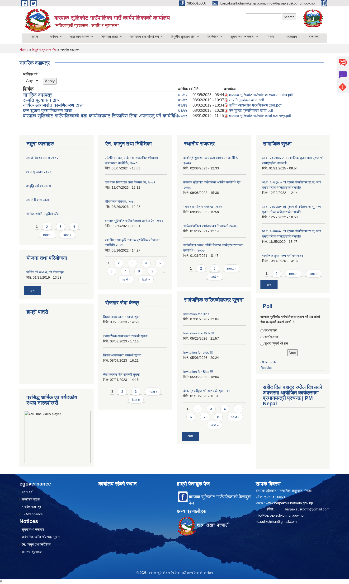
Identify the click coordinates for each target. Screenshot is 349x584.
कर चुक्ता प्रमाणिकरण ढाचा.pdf (251, 110)
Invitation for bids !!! (198, 352)
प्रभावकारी (270, 330)
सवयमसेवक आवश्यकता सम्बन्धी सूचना (125, 336)
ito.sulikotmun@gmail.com (276, 521)
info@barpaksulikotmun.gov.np (279, 515)
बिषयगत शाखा (109, 36)
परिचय (54, 36)
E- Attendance (32, 514)
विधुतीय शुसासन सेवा (183, 36)
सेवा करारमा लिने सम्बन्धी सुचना (121, 374)
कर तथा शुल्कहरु (32, 552)
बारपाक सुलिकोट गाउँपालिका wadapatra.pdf (261, 95)
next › (47, 235)
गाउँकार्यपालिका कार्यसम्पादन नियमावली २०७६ (210, 226)
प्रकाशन (292, 36)
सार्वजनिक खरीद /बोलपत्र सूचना (41, 537)
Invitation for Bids (196, 314)
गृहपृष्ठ (34, 36)
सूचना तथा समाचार (33, 529)
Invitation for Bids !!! (198, 372)
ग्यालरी (270, 36)
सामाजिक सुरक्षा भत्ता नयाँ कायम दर (282, 255)
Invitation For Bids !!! (198, 333)
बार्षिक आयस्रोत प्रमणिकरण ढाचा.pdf (255, 105)
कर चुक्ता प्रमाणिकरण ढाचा (47, 110)
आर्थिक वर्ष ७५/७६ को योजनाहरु (45, 272)
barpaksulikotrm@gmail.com (307, 509)
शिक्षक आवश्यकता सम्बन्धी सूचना (122, 317)
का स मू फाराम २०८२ (38, 172)
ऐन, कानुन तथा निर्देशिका (36, 544)
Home (23, 49)
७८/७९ (183, 95)
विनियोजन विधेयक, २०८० (120, 201)
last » (67, 235)
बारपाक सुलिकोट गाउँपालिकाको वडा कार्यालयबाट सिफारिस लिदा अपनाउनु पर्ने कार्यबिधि (100, 115)
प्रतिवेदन (213, 36)
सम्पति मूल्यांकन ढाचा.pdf (246, 100)
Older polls (268, 362)
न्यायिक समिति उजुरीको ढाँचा (42, 214)
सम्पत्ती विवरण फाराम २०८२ (42, 158)
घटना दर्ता (27, 492)
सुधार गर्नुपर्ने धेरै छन (276, 343)
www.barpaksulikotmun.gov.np (290, 503)
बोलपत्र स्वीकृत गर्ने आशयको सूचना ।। (207, 391)
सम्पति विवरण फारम (37, 200)
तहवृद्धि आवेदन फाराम (38, 186)
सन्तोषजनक (271, 337)
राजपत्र (314, 36)
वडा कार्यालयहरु (79, 36)
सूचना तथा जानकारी (242, 36)
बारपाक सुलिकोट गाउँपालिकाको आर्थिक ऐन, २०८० (134, 221)
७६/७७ (183, 100)
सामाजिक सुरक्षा (31, 499)
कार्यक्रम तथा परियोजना (144, 36)
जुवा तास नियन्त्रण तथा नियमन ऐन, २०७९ (130, 182)
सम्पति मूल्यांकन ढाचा (42, 100)
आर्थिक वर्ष (30, 74)
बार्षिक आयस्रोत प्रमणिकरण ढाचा (53, 105)
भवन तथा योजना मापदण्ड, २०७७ (202, 207)
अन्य (32, 291)
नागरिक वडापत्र (37, 95)
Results (266, 367)
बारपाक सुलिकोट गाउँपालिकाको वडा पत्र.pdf (260, 116)
